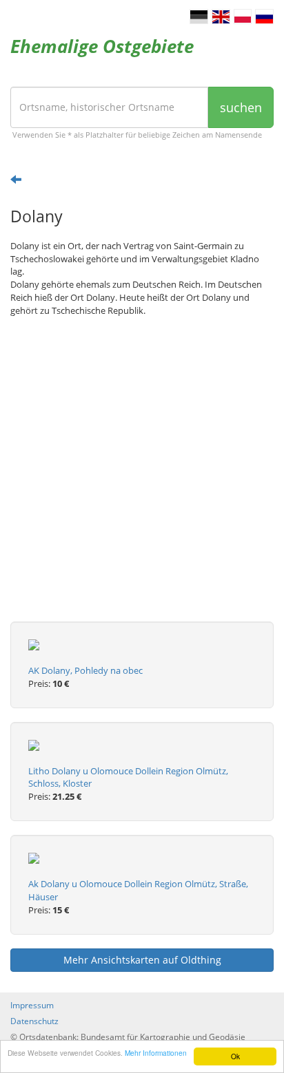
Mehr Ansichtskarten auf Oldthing (142, 959)
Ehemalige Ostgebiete (102, 46)
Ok (235, 1056)
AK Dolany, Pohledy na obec (85, 670)
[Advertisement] (142, 480)
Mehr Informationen (156, 1053)
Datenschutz (34, 1021)
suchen (241, 107)
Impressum (32, 1005)
